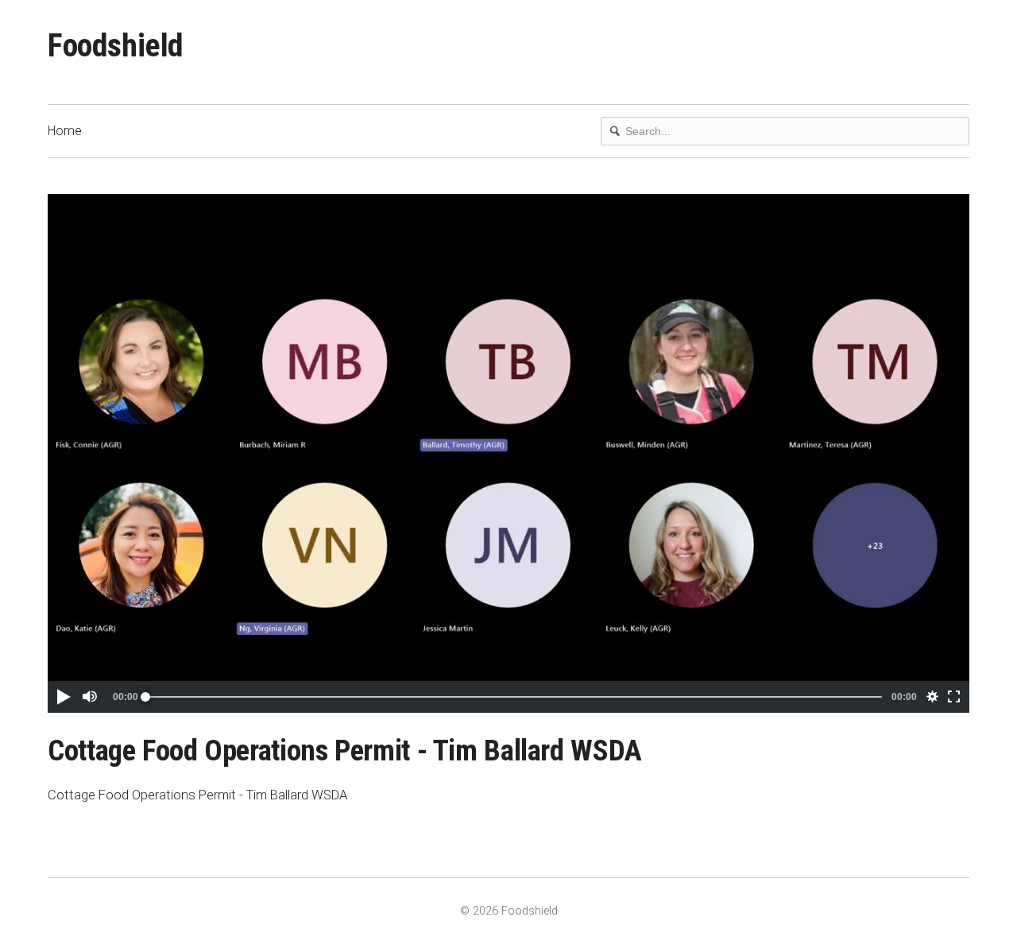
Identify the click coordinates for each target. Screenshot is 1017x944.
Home (65, 130)
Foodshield (116, 45)
